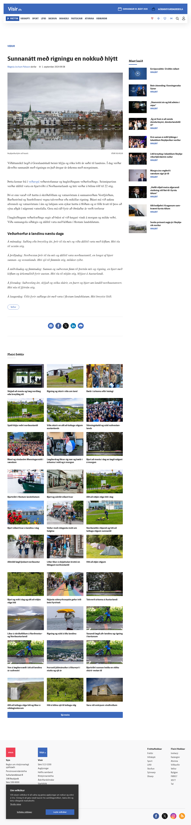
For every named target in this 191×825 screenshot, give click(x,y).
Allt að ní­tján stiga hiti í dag (99, 497)
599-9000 (14, 782)
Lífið (149, 765)
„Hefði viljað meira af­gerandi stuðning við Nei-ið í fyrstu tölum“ (164, 190)
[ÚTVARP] (171, 18)
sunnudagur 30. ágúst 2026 (135, 9)
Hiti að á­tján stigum (96, 562)
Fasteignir (175, 757)
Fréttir (150, 753)
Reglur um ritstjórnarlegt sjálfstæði (17, 766)
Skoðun (150, 769)
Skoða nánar (15, 804)
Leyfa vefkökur (60, 812)
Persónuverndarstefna (16, 771)
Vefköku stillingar (24, 812)
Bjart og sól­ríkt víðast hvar (60, 497)
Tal (172, 784)
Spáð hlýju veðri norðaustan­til (22, 425)
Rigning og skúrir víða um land (62, 391)
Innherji (174, 753)
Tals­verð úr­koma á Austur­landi (101, 600)
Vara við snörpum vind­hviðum (101, 705)
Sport (149, 761)
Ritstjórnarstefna (46, 776)
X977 (173, 780)
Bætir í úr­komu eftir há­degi (99, 391)
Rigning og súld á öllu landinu (61, 634)
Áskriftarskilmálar (46, 780)
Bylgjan (174, 773)
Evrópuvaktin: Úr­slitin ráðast (164, 69)
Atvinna (174, 761)
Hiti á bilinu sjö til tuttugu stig (61, 705)
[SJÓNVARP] (164, 18)
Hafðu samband (45, 772)
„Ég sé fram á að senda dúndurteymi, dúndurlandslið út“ (165, 122)
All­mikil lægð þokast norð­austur (23, 562)
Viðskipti (151, 757)
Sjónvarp (151, 773)
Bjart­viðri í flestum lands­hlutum (23, 497)
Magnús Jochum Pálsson (18, 67)
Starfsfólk (42, 784)
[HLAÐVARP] (158, 18)
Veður (13, 307)
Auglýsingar (43, 768)
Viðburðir (175, 765)
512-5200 (46, 765)
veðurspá (34, 181)
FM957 (174, 776)
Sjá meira (65, 715)
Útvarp (150, 776)
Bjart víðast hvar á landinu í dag (23, 528)
